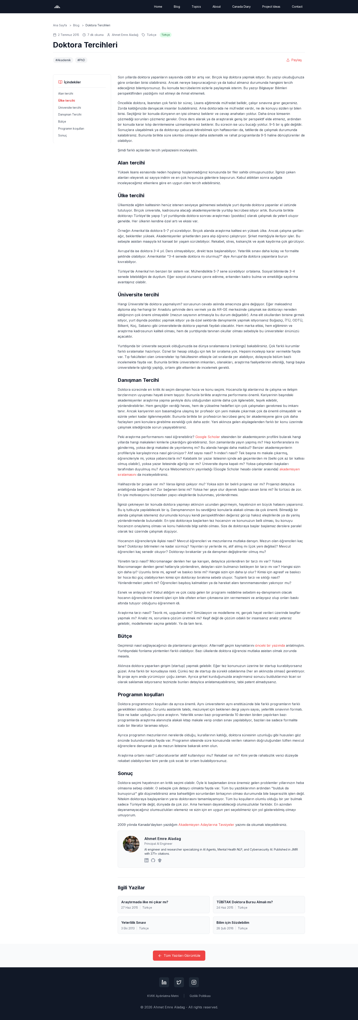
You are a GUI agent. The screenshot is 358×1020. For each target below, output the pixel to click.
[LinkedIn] (146, 860)
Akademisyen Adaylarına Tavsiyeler (206, 825)
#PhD (81, 60)
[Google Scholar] (160, 860)
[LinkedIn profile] (164, 982)
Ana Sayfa (60, 25)
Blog (177, 6)
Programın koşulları (71, 128)
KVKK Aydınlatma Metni (163, 996)
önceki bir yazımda (270, 645)
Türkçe (151, 35)
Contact (297, 6)
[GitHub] (153, 860)
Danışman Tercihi (69, 114)
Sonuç (62, 135)
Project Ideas (271, 6)
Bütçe (62, 121)
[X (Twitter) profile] (179, 982)
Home (158, 6)
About (217, 6)
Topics (196, 6)
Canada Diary (241, 6)
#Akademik (63, 60)
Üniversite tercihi (69, 107)
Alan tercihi (65, 93)
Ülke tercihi (66, 100)
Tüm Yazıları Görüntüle (182, 955)
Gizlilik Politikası (200, 996)
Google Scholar (207, 437)
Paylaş (296, 60)
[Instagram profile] (194, 982)
